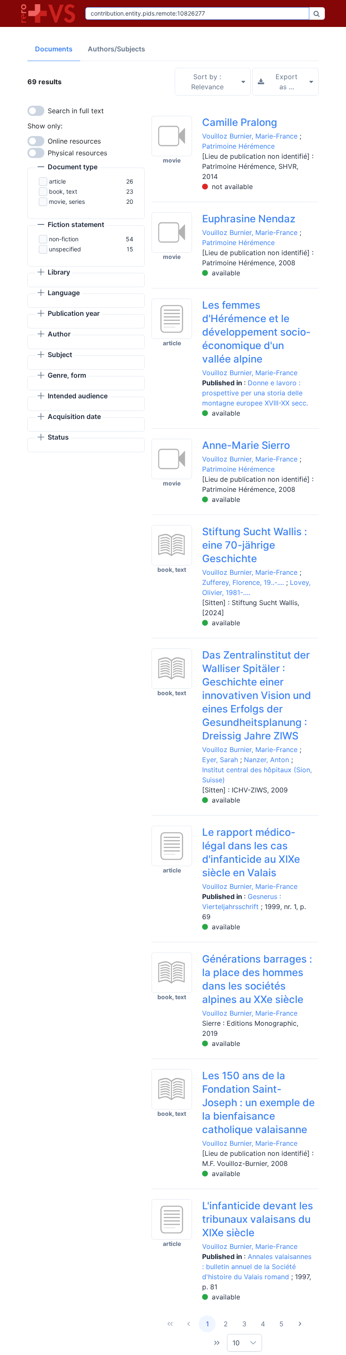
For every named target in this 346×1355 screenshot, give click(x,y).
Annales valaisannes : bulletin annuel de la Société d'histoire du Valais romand (256, 1266)
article (57, 181)
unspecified (65, 249)
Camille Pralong (239, 122)
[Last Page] (216, 1342)
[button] (67, 167)
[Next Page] (300, 1323)
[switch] (35, 111)
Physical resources (77, 153)
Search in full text (76, 111)
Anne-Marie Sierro (246, 445)
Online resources (74, 141)
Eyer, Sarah (220, 759)
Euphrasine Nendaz (248, 219)
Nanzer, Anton (266, 759)
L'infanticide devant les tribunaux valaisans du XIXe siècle (257, 1219)
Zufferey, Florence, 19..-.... (243, 582)
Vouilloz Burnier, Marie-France (249, 136)
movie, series (67, 201)
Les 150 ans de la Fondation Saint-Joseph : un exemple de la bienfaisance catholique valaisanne (258, 1103)
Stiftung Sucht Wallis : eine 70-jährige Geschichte (254, 545)
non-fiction (63, 239)
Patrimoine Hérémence (238, 146)
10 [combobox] (236, 1343)
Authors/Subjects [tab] (116, 49)
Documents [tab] (54, 49)
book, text (63, 191)
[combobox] (197, 13)
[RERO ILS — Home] (49, 13)
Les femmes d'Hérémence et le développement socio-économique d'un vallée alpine (256, 332)
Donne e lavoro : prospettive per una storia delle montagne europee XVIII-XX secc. (255, 393)
